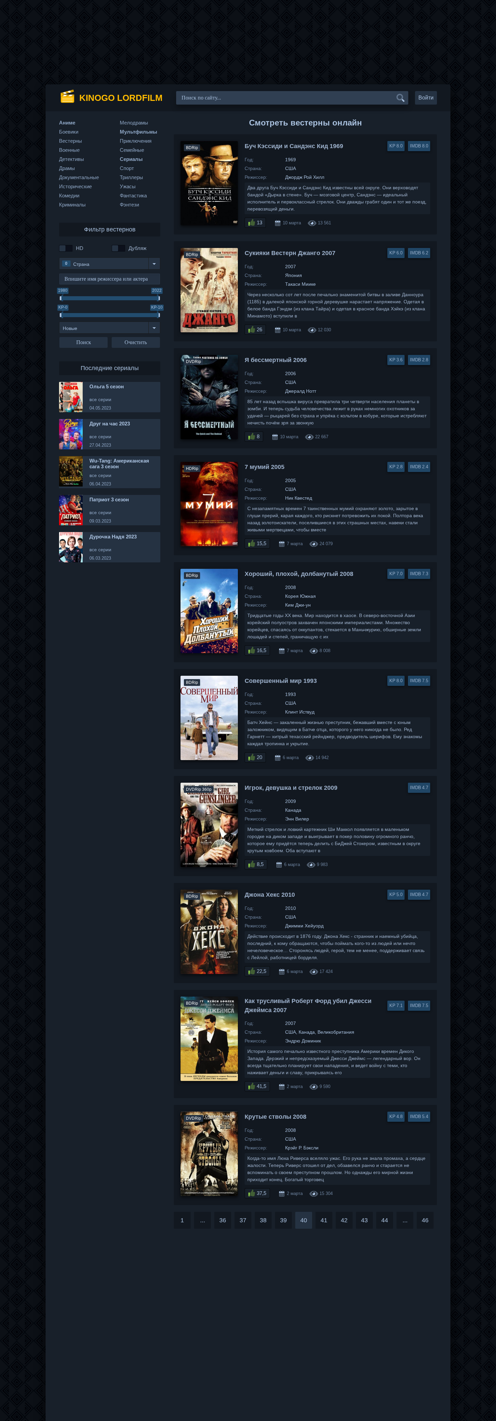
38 (263, 1220)
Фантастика (133, 195)
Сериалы (131, 159)
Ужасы (128, 186)
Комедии (69, 195)
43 (364, 1220)
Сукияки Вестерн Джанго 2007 (290, 253)
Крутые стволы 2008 (275, 1116)
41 (324, 1220)
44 (384, 1220)
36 (222, 1220)
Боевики (68, 132)
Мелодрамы (134, 123)
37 (243, 1220)
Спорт (127, 168)
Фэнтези (129, 204)
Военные (69, 150)
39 (283, 1220)
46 (425, 1220)
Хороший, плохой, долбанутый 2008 (299, 573)
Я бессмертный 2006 (276, 360)
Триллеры (131, 177)
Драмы (67, 168)
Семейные (132, 150)
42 (344, 1220)
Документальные (79, 177)
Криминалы (72, 204)
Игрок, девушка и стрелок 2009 (291, 787)
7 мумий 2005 (264, 467)
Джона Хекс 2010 (270, 894)
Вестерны (70, 141)
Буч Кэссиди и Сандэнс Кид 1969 (294, 146)
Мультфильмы (138, 132)
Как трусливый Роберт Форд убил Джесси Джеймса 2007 (308, 1005)
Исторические (75, 186)
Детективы (71, 159)
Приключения (135, 141)
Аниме (67, 123)
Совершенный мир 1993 (281, 680)
